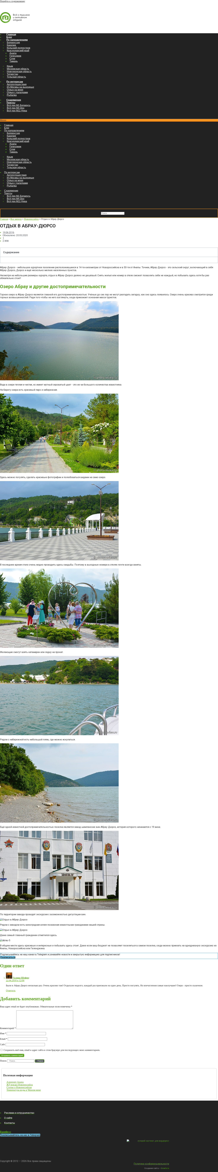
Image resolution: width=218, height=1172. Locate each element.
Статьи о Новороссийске (19, 1087)
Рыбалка (12, 95)
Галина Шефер (21, 978)
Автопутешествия (17, 84)
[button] (109, 120)
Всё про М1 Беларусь (18, 105)
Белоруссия (13, 42)
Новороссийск (31, 219)
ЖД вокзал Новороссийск (20, 1084)
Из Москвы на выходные (20, 87)
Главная (11, 34)
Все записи (16, 219)
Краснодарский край (18, 50)
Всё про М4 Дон (15, 108)
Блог (9, 37)
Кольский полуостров (18, 48)
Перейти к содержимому (12, 1)
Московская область (18, 69)
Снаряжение (13, 100)
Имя (3, 1033)
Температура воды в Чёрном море (24, 1090)
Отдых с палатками (17, 92)
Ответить (10, 990)
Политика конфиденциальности (151, 1163)
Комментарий (8, 1028)
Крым (10, 66)
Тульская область (16, 77)
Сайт (2, 1044)
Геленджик (15, 56)
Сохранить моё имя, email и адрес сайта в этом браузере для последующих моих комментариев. (52, 1050)
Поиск (97, 213)
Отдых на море (15, 89)
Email (3, 1039)
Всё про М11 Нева (17, 110)
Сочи (12, 58)
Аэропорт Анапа (15, 1082)
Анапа (12, 53)
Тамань (13, 61)
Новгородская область (19, 71)
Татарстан (12, 74)
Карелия (11, 45)
